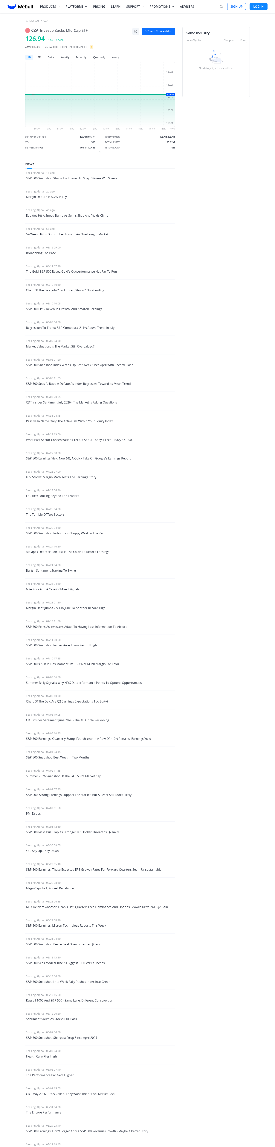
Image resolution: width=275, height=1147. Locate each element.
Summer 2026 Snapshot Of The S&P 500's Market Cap (63, 776)
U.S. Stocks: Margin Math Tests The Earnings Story (61, 477)
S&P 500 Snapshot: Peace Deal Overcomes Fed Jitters (63, 944)
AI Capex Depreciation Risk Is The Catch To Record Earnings (67, 552)
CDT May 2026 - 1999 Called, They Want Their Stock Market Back (70, 1094)
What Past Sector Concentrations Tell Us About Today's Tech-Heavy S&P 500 (79, 440)
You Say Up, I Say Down (42, 851)
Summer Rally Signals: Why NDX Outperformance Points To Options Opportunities (84, 683)
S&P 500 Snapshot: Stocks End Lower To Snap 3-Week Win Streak (71, 178)
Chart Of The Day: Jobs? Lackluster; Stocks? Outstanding (65, 290)
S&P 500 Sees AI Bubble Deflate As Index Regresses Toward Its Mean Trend (78, 384)
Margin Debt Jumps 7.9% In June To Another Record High (66, 608)
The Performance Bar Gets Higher (50, 1075)
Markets (34, 20)
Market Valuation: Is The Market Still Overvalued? (60, 346)
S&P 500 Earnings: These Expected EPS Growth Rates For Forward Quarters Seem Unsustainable (93, 869)
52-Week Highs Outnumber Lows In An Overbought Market (67, 234)
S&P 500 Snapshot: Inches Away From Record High (61, 645)
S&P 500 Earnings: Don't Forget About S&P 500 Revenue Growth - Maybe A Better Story (87, 1131)
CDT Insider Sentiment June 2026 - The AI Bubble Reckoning (67, 720)
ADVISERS (187, 6)
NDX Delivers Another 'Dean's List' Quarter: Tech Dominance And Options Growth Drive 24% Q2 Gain (97, 907)
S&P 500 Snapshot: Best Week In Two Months (57, 757)
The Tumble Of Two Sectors (45, 514)
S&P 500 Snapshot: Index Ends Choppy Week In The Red (65, 533)
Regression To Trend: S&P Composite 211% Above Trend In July (70, 328)
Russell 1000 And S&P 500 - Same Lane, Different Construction (69, 1000)
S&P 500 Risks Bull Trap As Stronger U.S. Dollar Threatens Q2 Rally (72, 832)
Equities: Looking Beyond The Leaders (52, 496)
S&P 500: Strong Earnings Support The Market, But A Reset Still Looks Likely (79, 795)
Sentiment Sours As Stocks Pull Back (51, 1019)
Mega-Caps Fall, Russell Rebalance (50, 888)
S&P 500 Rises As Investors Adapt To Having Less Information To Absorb (76, 627)
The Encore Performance (43, 1112)
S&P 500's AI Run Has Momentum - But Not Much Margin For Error (72, 664)
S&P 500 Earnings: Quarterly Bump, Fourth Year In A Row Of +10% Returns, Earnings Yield (88, 739)
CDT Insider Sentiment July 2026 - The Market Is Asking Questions (71, 402)
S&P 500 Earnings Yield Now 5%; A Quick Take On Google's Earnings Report (78, 458)
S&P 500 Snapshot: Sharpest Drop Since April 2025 (61, 1038)
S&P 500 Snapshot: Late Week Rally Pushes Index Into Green (68, 982)
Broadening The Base (41, 253)
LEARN (116, 6)
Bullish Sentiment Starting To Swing (51, 570)
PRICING (99, 6)
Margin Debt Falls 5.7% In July (46, 197)
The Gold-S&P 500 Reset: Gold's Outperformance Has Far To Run (71, 271)
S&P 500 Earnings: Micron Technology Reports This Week (66, 925)
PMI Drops (33, 813)
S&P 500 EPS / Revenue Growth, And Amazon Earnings (64, 309)
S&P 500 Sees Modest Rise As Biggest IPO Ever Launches (65, 963)
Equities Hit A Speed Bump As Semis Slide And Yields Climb (67, 215)
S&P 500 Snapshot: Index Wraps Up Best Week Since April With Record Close (79, 365)
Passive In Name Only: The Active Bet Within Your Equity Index (69, 421)
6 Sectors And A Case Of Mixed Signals (52, 589)
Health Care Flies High (41, 1056)
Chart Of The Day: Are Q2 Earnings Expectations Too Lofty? (67, 701)
